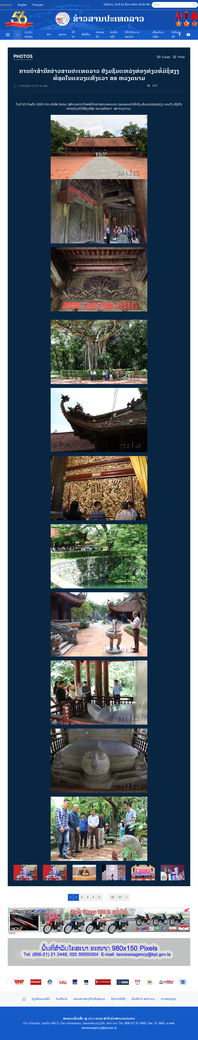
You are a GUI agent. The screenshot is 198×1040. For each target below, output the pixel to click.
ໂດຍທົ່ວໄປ (61, 998)
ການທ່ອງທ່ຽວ (168, 998)
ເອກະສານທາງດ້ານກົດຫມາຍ (89, 998)
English (22, 4)
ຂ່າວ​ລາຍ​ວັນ (100, 34)
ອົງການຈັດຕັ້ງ (118, 998)
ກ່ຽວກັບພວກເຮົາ (41, 998)
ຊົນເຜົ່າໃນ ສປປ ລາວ (143, 998)
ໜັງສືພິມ (86, 34)
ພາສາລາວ (6, 4)
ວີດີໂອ (73, 34)
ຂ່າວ (49, 34)
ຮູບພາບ (62, 34)
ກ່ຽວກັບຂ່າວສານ (29, 34)
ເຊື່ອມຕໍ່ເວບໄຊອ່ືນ (158, 34)
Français (37, 4)
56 (112, 897)
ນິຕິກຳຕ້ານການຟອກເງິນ (132, 34)
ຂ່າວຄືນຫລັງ (113, 34)
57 (120, 897)
